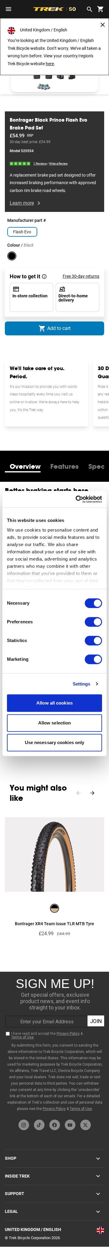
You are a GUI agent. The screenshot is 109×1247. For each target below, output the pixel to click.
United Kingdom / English (33, 1229)
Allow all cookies (54, 702)
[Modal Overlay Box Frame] (55, 1044)
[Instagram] (23, 1125)
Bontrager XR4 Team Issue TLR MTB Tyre (54, 923)
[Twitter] (85, 1125)
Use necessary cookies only (54, 742)
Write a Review (58, 163)
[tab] (25, 466)
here (50, 63)
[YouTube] (70, 1125)
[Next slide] (92, 793)
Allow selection (54, 722)
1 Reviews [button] (40, 163)
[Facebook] (54, 1125)
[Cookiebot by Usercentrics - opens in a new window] (77, 499)
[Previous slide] (78, 793)
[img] (20, 163)
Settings (82, 683)
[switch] (93, 622)
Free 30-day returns (81, 276)
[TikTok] (39, 1125)
